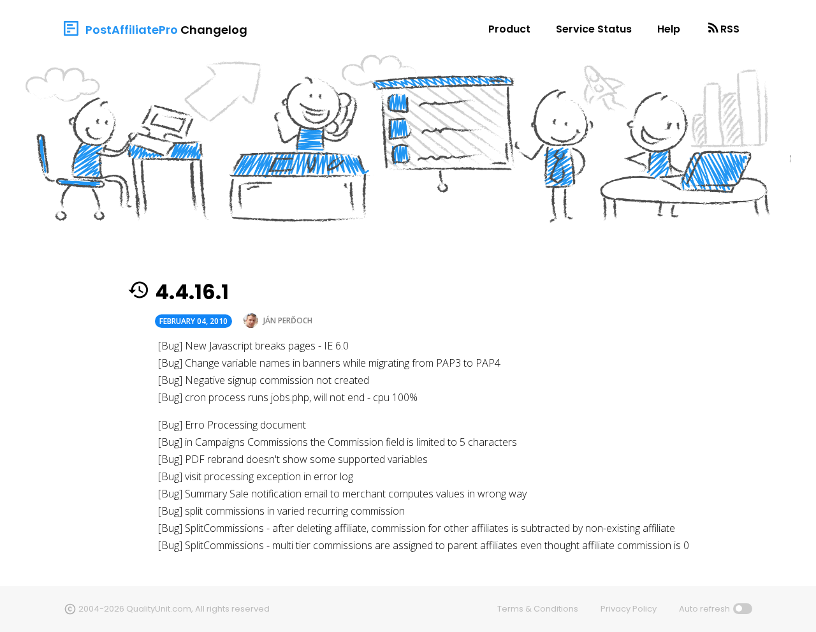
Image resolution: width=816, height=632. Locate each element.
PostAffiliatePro (131, 30)
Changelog (213, 30)
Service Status (594, 29)
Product (509, 29)
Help (668, 29)
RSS (730, 29)
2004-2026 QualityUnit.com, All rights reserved (174, 609)
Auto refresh (704, 609)
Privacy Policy (629, 609)
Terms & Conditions (537, 609)
